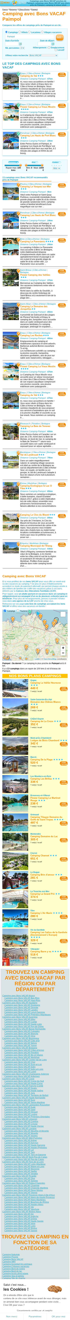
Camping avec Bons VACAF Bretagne (19, 1048)
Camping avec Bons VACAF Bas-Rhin (21, 998)
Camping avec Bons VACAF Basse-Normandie (24, 1029)
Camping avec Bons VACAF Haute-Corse (23, 1083)
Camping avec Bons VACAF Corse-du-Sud (24, 1081)
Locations (36, 32)
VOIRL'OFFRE (61, 75)
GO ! (60, 37)
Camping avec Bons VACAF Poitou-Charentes (23, 1183)
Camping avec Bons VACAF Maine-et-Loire (24, 1166)
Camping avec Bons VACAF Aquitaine (19, 1003)
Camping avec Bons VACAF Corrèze (21, 1121)
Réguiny (24, 543)
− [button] (63, 653)
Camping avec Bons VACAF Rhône (20, 1228)
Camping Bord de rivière (13, 1269)
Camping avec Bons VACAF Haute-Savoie (23, 1221)
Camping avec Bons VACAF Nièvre (20, 1043)
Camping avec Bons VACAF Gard (19, 1109)
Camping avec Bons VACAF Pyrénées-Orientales (27, 1117)
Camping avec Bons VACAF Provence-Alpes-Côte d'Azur (28, 1195)
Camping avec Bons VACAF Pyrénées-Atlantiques (27, 1014)
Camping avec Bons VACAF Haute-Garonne (24, 1145)
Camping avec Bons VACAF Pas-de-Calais (24, 1159)
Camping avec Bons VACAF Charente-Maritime (26, 1188)
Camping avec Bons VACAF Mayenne (21, 1169)
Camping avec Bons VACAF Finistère (21, 1052)
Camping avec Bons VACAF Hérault (21, 1112)
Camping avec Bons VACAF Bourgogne (20, 1038)
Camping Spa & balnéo (13, 1276)
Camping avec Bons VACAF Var (19, 1207)
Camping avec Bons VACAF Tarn (19, 1152)
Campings (13, 32)
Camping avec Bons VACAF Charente (21, 1185)
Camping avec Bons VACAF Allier (19, 1019)
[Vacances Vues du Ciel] (19, 3)
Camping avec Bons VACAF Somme (21, 1181)
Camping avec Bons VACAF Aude (20, 1107)
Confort (55, 162)
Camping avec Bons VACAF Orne (19, 1036)
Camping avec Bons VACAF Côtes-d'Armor (24, 1050)
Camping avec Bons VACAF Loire (20, 1226)
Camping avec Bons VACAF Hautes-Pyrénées (25, 1147)
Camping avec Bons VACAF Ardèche (21, 1216)
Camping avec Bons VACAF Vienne (20, 1192)
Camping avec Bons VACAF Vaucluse (21, 1209)
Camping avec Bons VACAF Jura (19, 1093)
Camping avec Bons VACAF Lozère (20, 1114)
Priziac (23, 483)
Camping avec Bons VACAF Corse (18, 1079)
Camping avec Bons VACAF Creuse (21, 1124)
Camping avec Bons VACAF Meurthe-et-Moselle (26, 1131)
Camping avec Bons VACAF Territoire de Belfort (26, 1095)
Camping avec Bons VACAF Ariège (20, 1140)
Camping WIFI (8, 1261)
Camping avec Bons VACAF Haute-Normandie (23, 1098)
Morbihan (32, 483)
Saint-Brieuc (26, 270)
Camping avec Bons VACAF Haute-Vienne (24, 1126)
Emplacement (57, 47)
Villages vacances (53, 32)
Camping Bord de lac (12, 1271)
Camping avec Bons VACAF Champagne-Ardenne (25, 1074)
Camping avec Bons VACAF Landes (21, 1010)
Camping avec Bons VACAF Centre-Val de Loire (24, 1060)
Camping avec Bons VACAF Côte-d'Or (22, 1041)
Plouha (23, 184)
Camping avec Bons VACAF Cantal (20, 1022)
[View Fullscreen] (63, 614)
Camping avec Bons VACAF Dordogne (22, 1005)
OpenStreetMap (49, 659)
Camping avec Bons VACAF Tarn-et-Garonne (25, 1155)
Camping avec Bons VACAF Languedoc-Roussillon (26, 1105)
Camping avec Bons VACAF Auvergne (20, 1017)
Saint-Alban (25, 304)
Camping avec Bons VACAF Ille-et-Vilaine (23, 1055)
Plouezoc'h (25, 423)
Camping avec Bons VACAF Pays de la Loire (23, 1162)
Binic (22, 239)
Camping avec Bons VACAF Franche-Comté (22, 1086)
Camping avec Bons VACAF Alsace (18, 995)
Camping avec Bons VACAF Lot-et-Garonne (24, 1012)
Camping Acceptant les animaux (17, 1264)
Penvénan (25, 133)
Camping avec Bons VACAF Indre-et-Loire (23, 1069)
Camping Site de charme (13, 1278)
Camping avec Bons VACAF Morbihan (22, 1057)
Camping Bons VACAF (12, 1259)
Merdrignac (25, 452)
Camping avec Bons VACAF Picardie (19, 1176)
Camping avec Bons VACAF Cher (19, 1062)
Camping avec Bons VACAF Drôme (20, 1219)
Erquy (23, 73)
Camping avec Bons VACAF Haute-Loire (23, 1024)
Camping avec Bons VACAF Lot (19, 1150)
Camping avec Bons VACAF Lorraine (19, 1128)
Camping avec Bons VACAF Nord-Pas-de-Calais (24, 1157)
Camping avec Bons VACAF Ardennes (22, 1076)
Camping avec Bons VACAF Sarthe (20, 1171)
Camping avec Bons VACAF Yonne (20, 1045)
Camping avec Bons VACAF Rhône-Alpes (21, 1211)
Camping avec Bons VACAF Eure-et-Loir (23, 1064)
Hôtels (24, 32)
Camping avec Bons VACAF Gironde (21, 1007)
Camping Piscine (10, 1257)
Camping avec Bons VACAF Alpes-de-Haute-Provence (29, 1197)
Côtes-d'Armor (33, 73)
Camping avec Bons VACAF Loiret (20, 1071)
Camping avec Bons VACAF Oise (19, 1178)
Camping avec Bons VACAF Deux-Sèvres (23, 1190)
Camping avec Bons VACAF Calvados (22, 1031)
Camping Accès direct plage (15, 1273)
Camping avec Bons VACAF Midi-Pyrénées (22, 1138)
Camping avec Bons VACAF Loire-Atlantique (25, 1164)
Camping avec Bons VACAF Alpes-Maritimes (25, 1200)
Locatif (61, 50)
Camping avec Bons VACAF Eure (19, 1100)
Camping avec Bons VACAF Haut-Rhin (22, 1000)
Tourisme (24, 611)
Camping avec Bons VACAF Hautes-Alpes (23, 1204)
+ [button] (63, 648)
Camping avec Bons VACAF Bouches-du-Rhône (26, 1202)
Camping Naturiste (11, 1254)
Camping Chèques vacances (15, 1266)
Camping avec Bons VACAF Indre (20, 1067)
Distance (12, 162)
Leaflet (37, 659)
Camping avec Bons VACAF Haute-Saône (23, 1090)
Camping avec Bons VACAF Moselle (21, 1133)
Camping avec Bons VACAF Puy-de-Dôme (24, 1026)
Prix (33, 162)
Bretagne (46, 73)
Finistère (36, 423)
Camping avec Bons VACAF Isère (19, 1223)
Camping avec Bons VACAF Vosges (21, 1136)
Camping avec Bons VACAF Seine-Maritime (24, 1102)
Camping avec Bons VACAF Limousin (19, 1119)
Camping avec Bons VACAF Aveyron (21, 1143)
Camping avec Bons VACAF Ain (19, 1214)
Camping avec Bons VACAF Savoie (20, 1230)
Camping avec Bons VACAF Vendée (21, 1174)
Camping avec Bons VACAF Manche (21, 1033)
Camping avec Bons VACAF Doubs (20, 1088)
